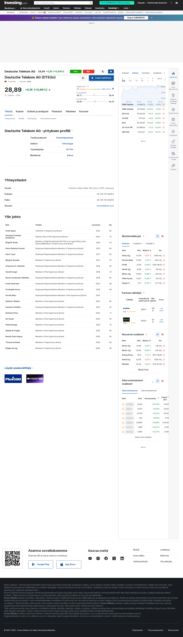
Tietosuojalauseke (155, 630)
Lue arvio (161, 309)
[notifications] (171, 2)
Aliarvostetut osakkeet (134, 12)
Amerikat (78, 12)
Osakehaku (100, 8)
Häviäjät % (150, 243)
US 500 (125, 118)
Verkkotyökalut (140, 561)
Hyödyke (146, 73)
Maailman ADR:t (54, 12)
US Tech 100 (127, 127)
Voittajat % (137, 243)
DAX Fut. (125, 114)
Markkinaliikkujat (131, 236)
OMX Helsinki (127, 109)
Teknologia (67, 143)
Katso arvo (106, 89)
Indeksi (135, 73)
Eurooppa (89, 12)
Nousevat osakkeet (133, 334)
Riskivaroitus (173, 630)
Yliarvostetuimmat (148, 391)
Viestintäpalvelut (64, 137)
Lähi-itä (98, 12)
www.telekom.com (105, 206)
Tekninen (70, 111)
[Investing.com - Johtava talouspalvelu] (16, 3)
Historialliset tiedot (48, 118)
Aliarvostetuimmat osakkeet (132, 382)
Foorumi (83, 111)
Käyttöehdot (137, 630)
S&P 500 (125, 132)
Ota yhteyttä (166, 561)
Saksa (70, 155)
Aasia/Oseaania (109, 12)
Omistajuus (32, 118)
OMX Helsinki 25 (129, 104)
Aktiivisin (126, 243)
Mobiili (136, 549)
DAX (124, 123)
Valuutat (125, 73)
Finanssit (57, 111)
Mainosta (164, 555)
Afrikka (120, 12)
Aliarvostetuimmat (129, 391)
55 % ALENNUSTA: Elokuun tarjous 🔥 (117, 3)
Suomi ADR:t (68, 12)
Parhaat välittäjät (131, 292)
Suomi (32, 12)
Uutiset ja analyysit (37, 111)
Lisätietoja (165, 549)
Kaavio (20, 111)
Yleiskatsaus (10, 118)
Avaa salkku (138, 555)
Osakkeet (10, 12)
